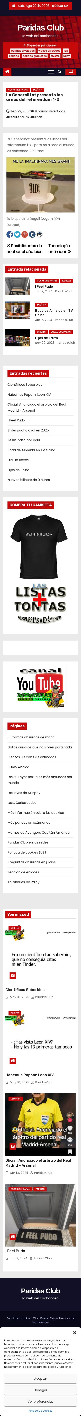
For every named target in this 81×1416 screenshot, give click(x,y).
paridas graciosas (35, 56)
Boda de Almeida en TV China (31, 450)
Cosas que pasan (18, 89)
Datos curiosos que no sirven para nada (39, 747)
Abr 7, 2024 (44, 320)
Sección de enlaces (23, 872)
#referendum (17, 117)
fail (66, 50)
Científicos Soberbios (24, 384)
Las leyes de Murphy (23, 792)
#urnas (36, 117)
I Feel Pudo (44, 287)
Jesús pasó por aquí (23, 440)
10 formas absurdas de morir (30, 737)
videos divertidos (49, 50)
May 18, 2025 (20, 997)
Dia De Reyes (18, 460)
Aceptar (40, 1378)
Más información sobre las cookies (35, 812)
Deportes (16, 1098)
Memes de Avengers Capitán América (38, 832)
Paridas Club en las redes (27, 842)
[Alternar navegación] (51, 72)
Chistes (41, 331)
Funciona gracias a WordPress (28, 1318)
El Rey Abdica (18, 767)
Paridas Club (40, 27)
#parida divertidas (50, 111)
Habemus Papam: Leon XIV (29, 394)
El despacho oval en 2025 (28, 430)
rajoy (66, 56)
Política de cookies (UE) (26, 852)
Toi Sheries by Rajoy (23, 882)
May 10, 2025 (20, 1082)
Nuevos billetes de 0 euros (28, 479)
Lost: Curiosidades (21, 802)
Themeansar (40, 1322)
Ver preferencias (40, 1401)
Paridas (14, 56)
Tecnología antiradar (59, 248)
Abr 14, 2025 (19, 1173)
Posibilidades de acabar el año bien (24, 248)
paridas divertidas (23, 50)
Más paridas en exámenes (28, 822)
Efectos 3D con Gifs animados (31, 757)
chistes (55, 56)
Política (37, 89)
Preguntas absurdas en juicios (31, 862)
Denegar (40, 1390)
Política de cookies (40, 1410)
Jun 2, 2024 (44, 291)
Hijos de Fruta (46, 338)
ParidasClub (63, 291)
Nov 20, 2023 (44, 343)
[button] (75, 1332)
